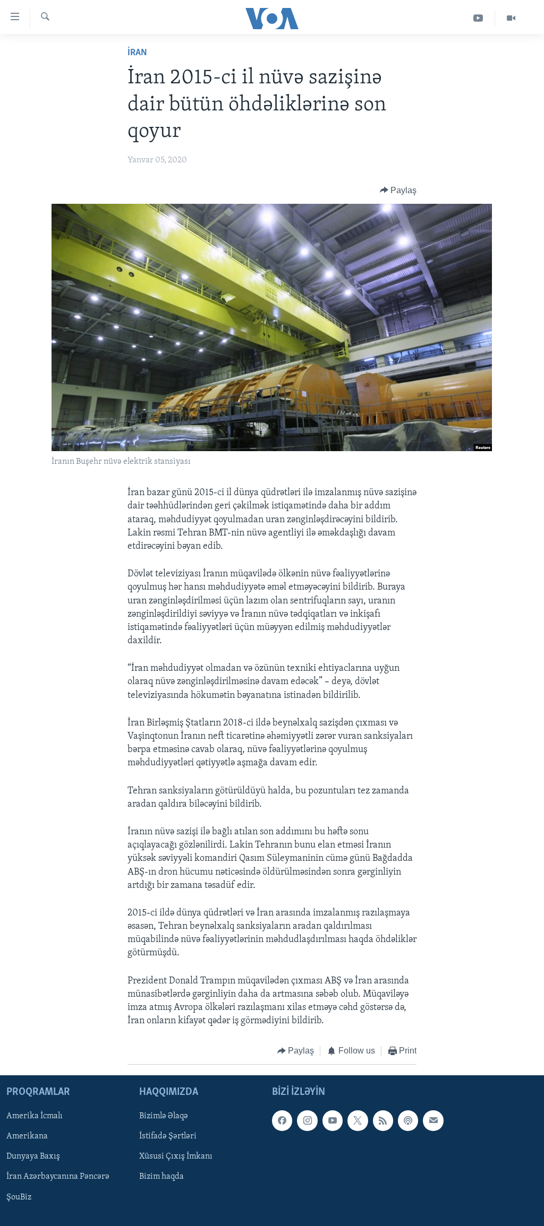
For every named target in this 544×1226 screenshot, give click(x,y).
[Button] (398, 190)
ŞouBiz (18, 1197)
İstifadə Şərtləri (168, 1136)
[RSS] (383, 1120)
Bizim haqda (161, 1176)
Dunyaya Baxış (33, 1156)
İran (137, 53)
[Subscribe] (433, 1120)
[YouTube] (478, 18)
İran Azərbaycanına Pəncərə (57, 1176)
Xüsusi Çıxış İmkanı (175, 1156)
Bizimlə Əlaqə (163, 1116)
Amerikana (27, 1136)
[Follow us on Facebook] (282, 1120)
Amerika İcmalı (34, 1116)
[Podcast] (408, 1120)
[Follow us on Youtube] (332, 1120)
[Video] (511, 18)
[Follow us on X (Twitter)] (357, 1120)
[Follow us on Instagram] (307, 1120)
